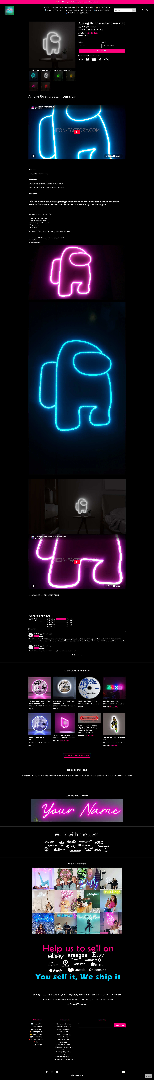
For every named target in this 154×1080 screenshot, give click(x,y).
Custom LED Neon (63, 1029)
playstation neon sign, (104, 775)
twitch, (121, 775)
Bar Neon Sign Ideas (63, 1044)
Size (103, 42)
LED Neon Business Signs (63, 1026)
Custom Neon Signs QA (63, 1057)
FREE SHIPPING (83, 36)
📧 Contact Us (36, 1024)
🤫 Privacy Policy (36, 1034)
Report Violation (78, 1004)
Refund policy (36, 1029)
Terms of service (36, 1026)
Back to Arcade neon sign (78, 755)
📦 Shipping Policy (36, 1032)
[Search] (134, 10)
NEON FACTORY (97, 29)
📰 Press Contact (36, 1037)
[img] (38, 634)
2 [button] (74, 655)
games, (71, 775)
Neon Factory (63, 1037)
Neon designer (64, 1032)
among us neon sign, (40, 775)
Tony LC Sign (37, 1044)
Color (81, 42)
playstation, (89, 775)
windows (128, 775)
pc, (83, 775)
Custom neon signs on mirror (65, 1059)
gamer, (65, 775)
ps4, (116, 775)
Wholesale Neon (63, 1039)
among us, (26, 775)
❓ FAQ (36, 1042)
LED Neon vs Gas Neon (63, 1024)
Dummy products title (15, 1)
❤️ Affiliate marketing (36, 1039)
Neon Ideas (63, 1042)
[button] (82, 27)
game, (59, 775)
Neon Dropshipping (63, 1034)
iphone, (78, 775)
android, (52, 775)
